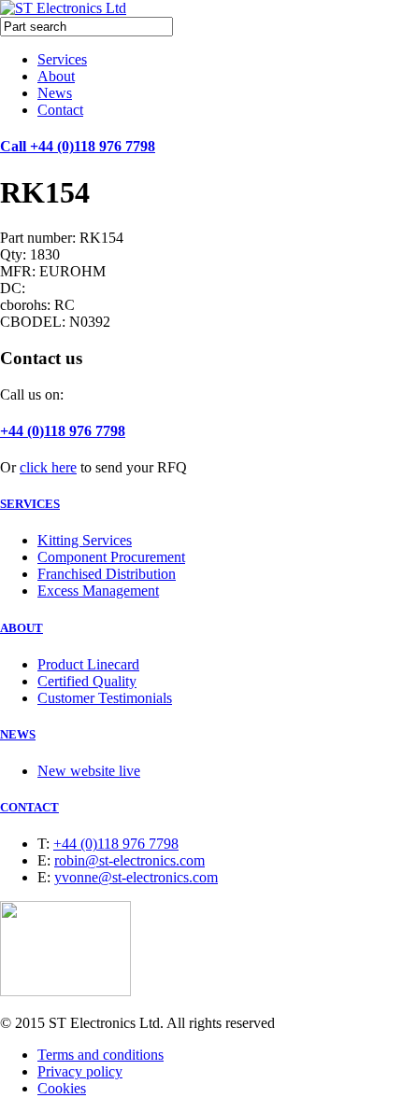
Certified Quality (86, 681)
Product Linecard (88, 664)
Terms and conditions (100, 1055)
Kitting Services (84, 540)
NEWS (18, 734)
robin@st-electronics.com (129, 860)
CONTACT (29, 807)
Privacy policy (79, 1071)
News (54, 93)
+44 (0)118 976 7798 (62, 431)
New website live (88, 771)
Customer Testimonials (104, 698)
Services (62, 59)
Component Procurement (111, 557)
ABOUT (21, 628)
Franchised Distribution (106, 574)
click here (48, 467)
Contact (60, 110)
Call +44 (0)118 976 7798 (77, 146)
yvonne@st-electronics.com (136, 877)
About (56, 76)
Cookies (61, 1088)
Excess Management (98, 590)
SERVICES (30, 504)
